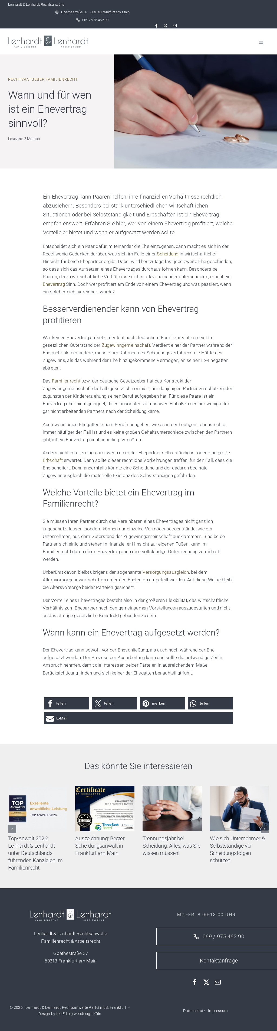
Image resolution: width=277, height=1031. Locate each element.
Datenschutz (194, 1011)
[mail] (175, 26)
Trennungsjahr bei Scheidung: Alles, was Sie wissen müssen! (171, 845)
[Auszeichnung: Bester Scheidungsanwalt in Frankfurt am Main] (104, 788)
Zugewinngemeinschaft (126, 345)
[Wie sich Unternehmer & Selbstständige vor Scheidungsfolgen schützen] (239, 788)
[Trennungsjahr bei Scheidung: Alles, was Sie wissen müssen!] (172, 788)
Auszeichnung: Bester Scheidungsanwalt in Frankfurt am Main (99, 845)
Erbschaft (53, 460)
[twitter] (165, 26)
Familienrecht (66, 381)
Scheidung (167, 254)
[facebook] (156, 26)
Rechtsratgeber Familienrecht (43, 79)
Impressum (217, 1011)
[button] (66, 703)
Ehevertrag (54, 284)
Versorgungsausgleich (166, 572)
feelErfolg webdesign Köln (78, 1013)
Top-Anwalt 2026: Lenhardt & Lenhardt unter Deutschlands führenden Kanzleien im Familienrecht (35, 853)
